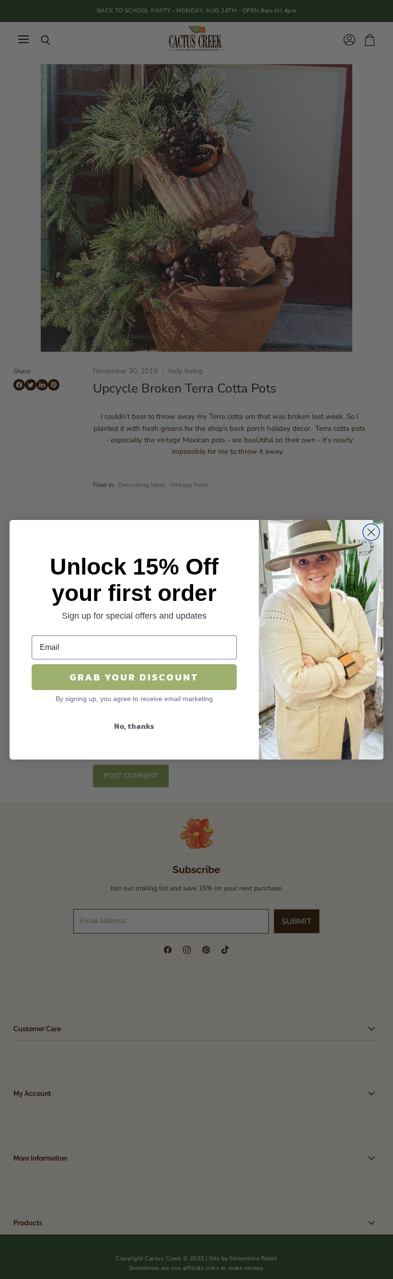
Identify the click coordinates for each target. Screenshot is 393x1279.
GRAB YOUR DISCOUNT (134, 677)
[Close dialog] (371, 532)
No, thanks (134, 726)
